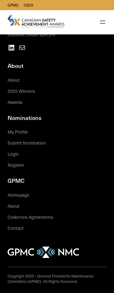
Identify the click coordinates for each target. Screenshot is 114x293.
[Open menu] (102, 22)
